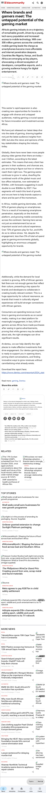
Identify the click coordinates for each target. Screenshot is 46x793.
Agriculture (26, 8)
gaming (15, 381)
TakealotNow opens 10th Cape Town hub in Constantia (18, 636)
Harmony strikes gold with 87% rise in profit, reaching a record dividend (17, 714)
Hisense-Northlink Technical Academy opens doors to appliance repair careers (17, 767)
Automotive (36, 8)
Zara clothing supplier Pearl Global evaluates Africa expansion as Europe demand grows (17, 727)
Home (3, 8)
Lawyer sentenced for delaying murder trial (15, 754)
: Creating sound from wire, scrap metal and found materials (21, 571)
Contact (21, 414)
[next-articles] (44, 460)
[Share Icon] (33, 640)
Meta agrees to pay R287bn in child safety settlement (20, 589)
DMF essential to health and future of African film (10, 482)
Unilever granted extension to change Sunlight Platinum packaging (21, 526)
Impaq (3, 706)
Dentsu (10, 77)
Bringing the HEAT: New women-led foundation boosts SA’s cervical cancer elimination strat (17, 741)
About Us (13, 414)
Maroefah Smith (6, 680)
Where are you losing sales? (13, 429)
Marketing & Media (13, 8)
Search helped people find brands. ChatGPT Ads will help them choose (13, 661)
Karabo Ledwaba (7, 530)
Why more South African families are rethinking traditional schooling (12, 701)
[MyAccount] (42, 3)
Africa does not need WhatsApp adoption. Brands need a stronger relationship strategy (33, 472)
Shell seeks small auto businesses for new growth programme (21, 506)
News (6, 414)
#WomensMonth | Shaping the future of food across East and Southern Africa (22, 545)
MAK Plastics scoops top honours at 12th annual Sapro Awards (17, 648)
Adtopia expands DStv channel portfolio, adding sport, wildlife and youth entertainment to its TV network (22, 613)
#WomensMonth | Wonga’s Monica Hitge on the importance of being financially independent (17, 675)
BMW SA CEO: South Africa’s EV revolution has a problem (15, 688)
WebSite (28, 414)
